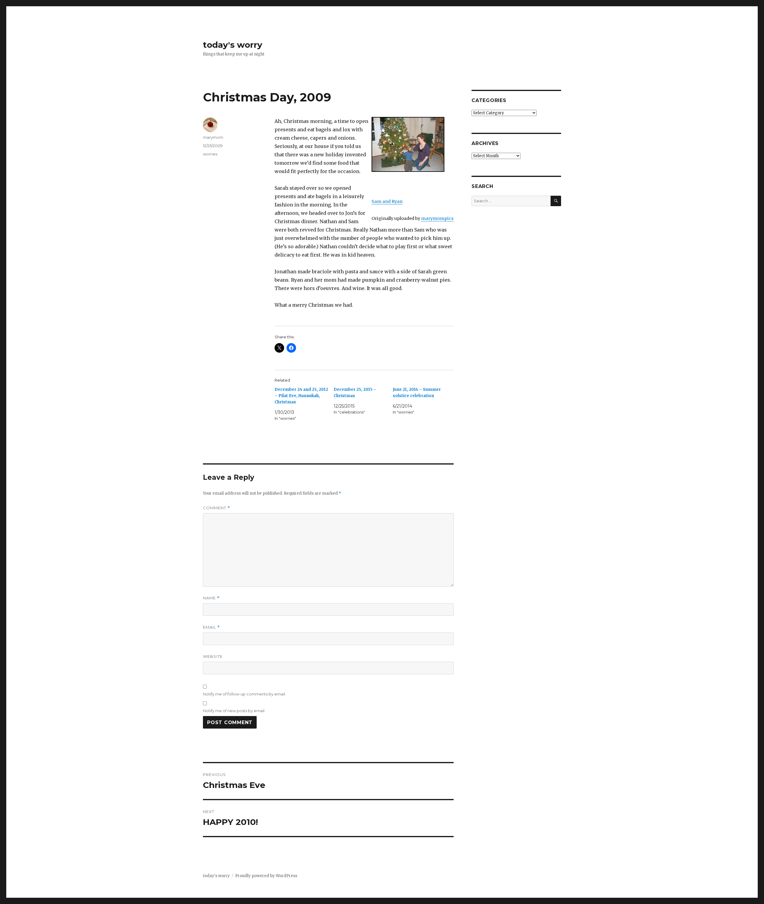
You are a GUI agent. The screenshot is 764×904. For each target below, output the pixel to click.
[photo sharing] (413, 144)
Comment (216, 507)
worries (210, 154)
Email (211, 627)
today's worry (232, 45)
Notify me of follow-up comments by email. (244, 694)
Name (211, 598)
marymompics (437, 218)
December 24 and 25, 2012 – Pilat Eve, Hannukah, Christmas (301, 396)
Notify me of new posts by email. (234, 710)
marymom (213, 137)
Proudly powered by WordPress (266, 875)
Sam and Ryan (387, 201)
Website (213, 656)
